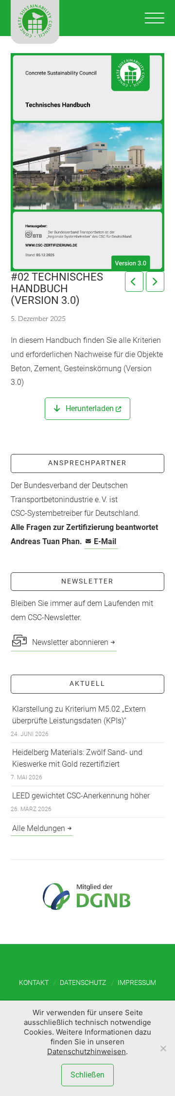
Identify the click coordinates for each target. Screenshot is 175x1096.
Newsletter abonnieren (69, 642)
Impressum (137, 982)
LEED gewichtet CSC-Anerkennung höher (81, 795)
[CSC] (35, 22)
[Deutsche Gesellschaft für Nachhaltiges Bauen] (87, 896)
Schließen (87, 1074)
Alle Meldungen (38, 828)
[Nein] (163, 1048)
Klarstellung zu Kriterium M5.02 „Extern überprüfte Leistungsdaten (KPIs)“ (79, 714)
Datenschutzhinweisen (86, 1051)
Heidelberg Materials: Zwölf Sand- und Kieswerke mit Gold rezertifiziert (77, 758)
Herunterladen (89, 408)
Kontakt (34, 982)
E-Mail (105, 541)
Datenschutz (83, 982)
